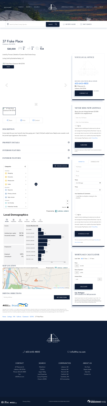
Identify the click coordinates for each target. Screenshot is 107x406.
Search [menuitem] (20, 7)
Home (4, 316)
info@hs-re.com (78, 351)
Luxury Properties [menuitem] (42, 376)
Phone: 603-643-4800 (19, 372)
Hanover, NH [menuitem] (64, 369)
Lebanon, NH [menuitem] (64, 367)
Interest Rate (78, 276)
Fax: (19, 374)
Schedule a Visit (95, 161)
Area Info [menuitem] (80, 7)
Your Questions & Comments (82, 193)
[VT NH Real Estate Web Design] (96, 401)
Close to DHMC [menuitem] (42, 379)
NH (14, 316)
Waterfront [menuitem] (42, 367)
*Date (76, 180)
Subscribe (83, 145)
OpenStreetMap (61, 287)
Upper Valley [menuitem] (42, 372)
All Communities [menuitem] (64, 379)
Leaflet (54, 287)
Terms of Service (78, 242)
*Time (76, 187)
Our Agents (96, 90)
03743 (32, 316)
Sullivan (19, 316)
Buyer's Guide (71, 24)
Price (76, 263)
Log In (95, 6)
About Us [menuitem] (89, 7)
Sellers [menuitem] (36, 7)
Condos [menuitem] (42, 369)
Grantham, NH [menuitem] (65, 376)
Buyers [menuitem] (28, 7)
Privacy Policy (94, 138)
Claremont (26, 316)
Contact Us (84, 93)
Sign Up (101, 6)
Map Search (87, 24)
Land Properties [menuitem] (42, 374)
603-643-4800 (8, 7)
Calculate (83, 286)
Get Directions (62, 297)
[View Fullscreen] (5, 276)
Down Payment (79, 269)
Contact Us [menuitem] (87, 374)
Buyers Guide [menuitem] (87, 369)
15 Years (92, 258)
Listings (9, 316)
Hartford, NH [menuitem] (64, 374)
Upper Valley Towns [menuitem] (67, 7)
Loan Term (77, 258)
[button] (53, 24)
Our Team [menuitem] (87, 367)
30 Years (85, 258)
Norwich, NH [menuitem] (64, 372)
